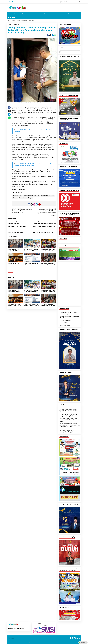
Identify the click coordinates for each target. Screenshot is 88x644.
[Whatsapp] (55, 35)
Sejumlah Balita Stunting (47, 195)
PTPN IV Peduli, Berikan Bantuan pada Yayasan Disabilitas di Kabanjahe (18, 222)
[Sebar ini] (48, 35)
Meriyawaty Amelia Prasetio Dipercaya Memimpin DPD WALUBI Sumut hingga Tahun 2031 (15, 264)
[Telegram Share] (53, 35)
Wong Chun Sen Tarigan (25, 198)
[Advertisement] (69, 284)
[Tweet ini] (50, 35)
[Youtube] (39, 204)
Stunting (15, 198)
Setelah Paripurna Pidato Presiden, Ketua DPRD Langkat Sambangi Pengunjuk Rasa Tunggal (15, 250)
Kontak (61, 323)
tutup (45, 625)
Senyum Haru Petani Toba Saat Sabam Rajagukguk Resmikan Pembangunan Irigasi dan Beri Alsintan (31, 250)
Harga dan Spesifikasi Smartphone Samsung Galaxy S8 (68, 313)
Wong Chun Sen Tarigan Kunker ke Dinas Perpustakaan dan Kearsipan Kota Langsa (17, 227)
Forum (61, 325)
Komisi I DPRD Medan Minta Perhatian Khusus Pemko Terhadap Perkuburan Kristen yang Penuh (22, 210)
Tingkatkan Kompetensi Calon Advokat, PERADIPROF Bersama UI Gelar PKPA (32, 264)
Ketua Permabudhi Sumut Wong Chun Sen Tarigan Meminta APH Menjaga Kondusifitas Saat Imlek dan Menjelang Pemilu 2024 (44, 222)
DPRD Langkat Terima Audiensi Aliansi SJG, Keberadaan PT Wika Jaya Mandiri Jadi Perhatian (48, 264)
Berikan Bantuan (17, 195)
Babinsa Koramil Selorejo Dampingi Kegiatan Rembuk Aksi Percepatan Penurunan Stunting (43, 231)
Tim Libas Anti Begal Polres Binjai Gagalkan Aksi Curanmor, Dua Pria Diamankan (68, 410)
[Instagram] (34, 204)
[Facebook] (29, 204)
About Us (61, 320)
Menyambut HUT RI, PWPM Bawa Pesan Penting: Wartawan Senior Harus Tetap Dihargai (48, 250)
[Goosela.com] (17, 8)
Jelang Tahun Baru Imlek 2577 (31, 195)
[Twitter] (32, 204)
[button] (80, 2)
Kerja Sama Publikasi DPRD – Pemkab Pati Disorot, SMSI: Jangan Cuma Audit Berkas (69, 420)
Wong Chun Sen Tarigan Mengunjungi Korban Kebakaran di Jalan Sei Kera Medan (18, 231)
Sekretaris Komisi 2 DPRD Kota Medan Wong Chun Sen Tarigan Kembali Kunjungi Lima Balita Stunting (44, 227)
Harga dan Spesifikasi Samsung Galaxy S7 (69, 317)
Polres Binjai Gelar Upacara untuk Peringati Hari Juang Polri (68, 415)
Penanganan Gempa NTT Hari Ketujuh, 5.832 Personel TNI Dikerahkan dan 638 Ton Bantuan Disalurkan (69, 425)
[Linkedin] (37, 204)
